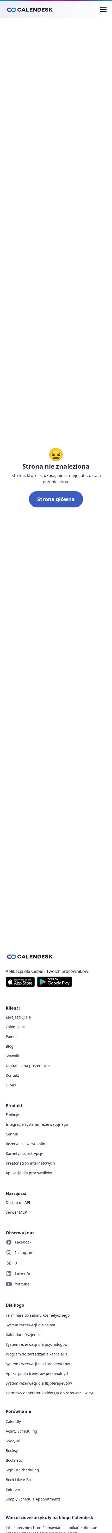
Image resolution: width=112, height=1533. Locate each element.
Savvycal (13, 1440)
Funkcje (12, 1114)
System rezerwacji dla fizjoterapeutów (39, 1383)
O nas (11, 1084)
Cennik (12, 1134)
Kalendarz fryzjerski (23, 1334)
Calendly (13, 1421)
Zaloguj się (15, 1026)
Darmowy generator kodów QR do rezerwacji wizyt (50, 1392)
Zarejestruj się (18, 1017)
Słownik (12, 1055)
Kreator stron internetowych (30, 1163)
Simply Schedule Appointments (33, 1499)
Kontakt (12, 1075)
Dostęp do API (18, 1202)
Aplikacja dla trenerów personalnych (38, 1373)
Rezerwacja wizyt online (26, 1143)
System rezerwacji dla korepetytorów (38, 1363)
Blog (10, 1046)
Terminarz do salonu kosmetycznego (38, 1315)
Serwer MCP (16, 1212)
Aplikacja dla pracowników (29, 1172)
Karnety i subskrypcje (24, 1153)
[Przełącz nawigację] (103, 9)
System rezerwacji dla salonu (31, 1324)
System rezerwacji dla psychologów (36, 1344)
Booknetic (14, 1460)
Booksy (12, 1450)
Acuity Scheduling (21, 1431)
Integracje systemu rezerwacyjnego (37, 1124)
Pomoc (11, 1036)
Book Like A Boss (20, 1479)
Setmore (13, 1489)
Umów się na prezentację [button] (28, 1065)
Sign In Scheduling (22, 1469)
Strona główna (56, 499)
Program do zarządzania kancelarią (36, 1354)
